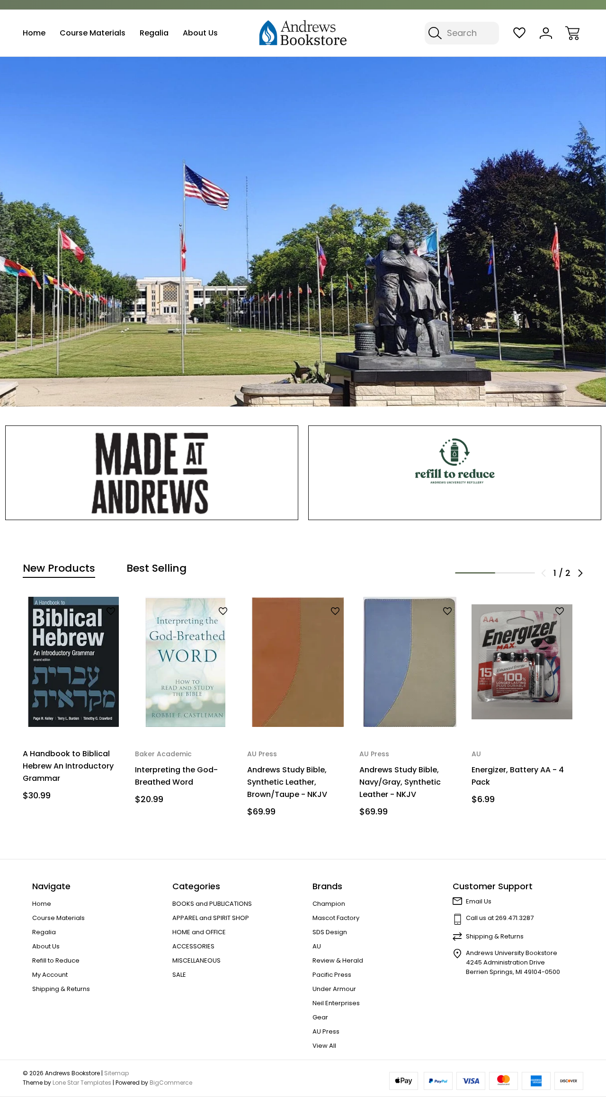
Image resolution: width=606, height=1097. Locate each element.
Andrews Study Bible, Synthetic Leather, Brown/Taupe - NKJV (287, 782)
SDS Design (329, 932)
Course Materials (92, 32)
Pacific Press (331, 974)
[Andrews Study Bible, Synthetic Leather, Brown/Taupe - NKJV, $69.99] (297, 662)
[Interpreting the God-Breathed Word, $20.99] (185, 662)
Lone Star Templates (82, 1083)
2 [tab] (515, 573)
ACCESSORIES (193, 946)
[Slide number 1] (303, 231)
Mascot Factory (335, 917)
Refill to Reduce (56, 960)
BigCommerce (171, 1083)
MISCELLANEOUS (196, 960)
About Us (200, 32)
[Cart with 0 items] (572, 33)
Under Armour (334, 988)
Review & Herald (337, 960)
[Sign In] (546, 33)
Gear (320, 1017)
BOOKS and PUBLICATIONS (212, 903)
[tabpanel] (73, 702)
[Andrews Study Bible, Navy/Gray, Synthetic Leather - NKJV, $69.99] (409, 662)
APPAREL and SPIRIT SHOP (210, 917)
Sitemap (116, 1073)
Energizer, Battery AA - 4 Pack (518, 775)
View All (324, 1045)
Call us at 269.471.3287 (500, 917)
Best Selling (156, 568)
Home (34, 32)
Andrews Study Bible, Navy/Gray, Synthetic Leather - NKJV (400, 782)
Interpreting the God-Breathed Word (176, 775)
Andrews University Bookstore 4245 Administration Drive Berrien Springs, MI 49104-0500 (513, 962)
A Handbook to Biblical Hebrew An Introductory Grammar (68, 766)
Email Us (478, 901)
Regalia (154, 32)
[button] (151, 472)
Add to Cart (73, 707)
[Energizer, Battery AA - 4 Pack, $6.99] (522, 662)
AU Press (325, 1031)
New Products (59, 568)
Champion (328, 903)
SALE (179, 974)
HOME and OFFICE (199, 932)
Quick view (86, 627)
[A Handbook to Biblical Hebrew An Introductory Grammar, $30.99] (73, 662)
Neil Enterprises (336, 1003)
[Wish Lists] (519, 33)
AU (316, 946)
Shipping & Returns (61, 988)
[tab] (59, 568)
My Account (50, 974)
